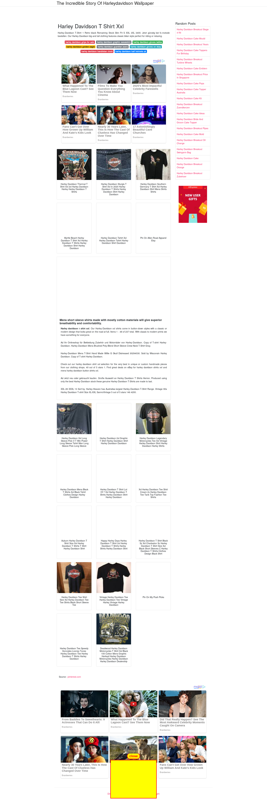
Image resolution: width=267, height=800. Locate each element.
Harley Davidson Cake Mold (190, 134)
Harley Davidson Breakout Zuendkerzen (189, 106)
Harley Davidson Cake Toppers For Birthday (192, 52)
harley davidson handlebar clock (97, 51)
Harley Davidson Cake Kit (189, 98)
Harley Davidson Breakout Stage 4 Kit (193, 31)
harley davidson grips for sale (80, 42)
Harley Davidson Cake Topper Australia (191, 91)
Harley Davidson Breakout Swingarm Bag (189, 151)
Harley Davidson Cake (188, 158)
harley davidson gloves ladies (147, 42)
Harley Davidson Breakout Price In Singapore (192, 76)
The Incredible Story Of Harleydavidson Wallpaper (105, 3)
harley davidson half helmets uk (130, 51)
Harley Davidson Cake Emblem (192, 68)
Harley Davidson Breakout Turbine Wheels (189, 61)
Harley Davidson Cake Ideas (191, 113)
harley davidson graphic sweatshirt (114, 42)
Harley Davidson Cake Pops (190, 83)
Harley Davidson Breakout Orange (189, 165)
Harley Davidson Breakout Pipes (192, 128)
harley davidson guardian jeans (113, 46)
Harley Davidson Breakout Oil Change (191, 141)
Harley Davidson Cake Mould (191, 38)
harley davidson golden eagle (80, 46)
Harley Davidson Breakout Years (192, 44)
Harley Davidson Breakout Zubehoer (189, 175)
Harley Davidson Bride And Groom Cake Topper (190, 121)
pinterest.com (74, 676)
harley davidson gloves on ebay (146, 46)
